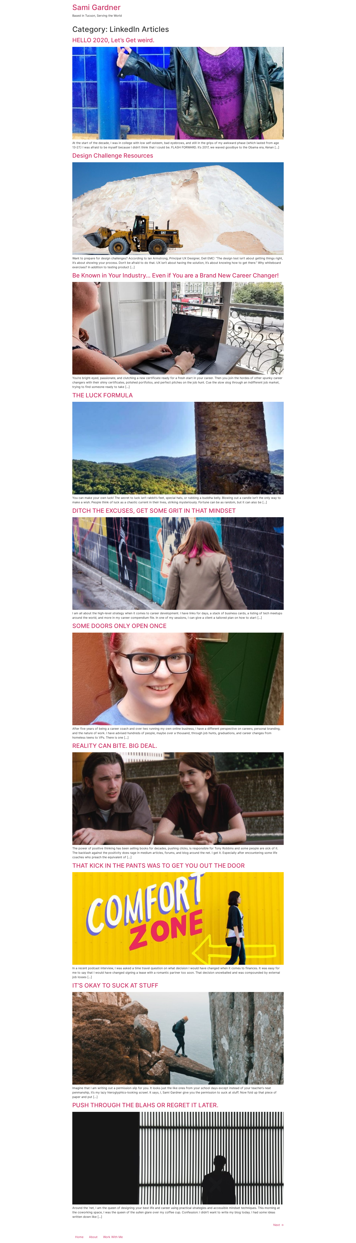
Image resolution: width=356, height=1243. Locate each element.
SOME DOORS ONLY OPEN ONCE (119, 625)
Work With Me (113, 1237)
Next (278, 1225)
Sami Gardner (96, 7)
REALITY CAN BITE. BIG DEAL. (114, 745)
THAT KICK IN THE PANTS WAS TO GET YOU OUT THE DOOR (158, 865)
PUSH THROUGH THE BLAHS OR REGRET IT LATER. (145, 1105)
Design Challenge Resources (112, 155)
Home (79, 1237)
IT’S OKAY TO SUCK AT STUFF (115, 985)
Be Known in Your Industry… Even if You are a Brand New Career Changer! (175, 275)
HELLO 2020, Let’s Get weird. (113, 40)
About (93, 1237)
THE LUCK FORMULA (102, 395)
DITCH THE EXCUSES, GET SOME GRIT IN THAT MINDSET (154, 510)
